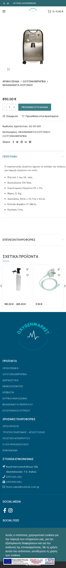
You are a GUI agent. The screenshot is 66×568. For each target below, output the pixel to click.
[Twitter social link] (17, 142)
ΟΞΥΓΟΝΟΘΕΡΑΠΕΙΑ (34, 81)
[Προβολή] (8, 69)
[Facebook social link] (4, 3)
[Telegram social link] (30, 142)
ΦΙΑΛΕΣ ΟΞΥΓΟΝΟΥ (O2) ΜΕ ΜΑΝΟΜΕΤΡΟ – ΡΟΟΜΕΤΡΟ (16, 300)
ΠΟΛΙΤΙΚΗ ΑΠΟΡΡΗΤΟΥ (16, 438)
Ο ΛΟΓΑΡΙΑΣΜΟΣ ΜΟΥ (16, 444)
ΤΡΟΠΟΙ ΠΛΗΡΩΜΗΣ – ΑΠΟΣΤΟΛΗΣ (24, 432)
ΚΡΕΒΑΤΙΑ (8, 392)
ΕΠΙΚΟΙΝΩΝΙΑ (10, 450)
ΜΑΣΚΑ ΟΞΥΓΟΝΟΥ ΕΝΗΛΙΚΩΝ (46, 299)
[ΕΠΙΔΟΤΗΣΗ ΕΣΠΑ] (28, 561)
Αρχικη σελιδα (11, 81)
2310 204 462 (14, 477)
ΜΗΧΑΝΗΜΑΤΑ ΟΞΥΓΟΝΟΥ (18, 85)
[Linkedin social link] (26, 142)
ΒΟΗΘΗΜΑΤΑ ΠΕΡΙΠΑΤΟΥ (18, 404)
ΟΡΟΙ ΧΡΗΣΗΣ (11, 426)
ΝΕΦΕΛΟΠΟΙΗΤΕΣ (13, 386)
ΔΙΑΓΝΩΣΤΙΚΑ (11, 380)
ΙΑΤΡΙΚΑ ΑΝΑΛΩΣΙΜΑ (15, 398)
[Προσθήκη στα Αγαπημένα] (27, 275)
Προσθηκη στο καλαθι (35, 107)
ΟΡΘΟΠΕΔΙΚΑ (10, 368)
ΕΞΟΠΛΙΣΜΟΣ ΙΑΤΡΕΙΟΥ (16, 410)
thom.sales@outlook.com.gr (22, 487)
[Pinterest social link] (21, 142)
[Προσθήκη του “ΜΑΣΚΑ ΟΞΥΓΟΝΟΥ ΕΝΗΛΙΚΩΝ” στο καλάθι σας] (59, 269)
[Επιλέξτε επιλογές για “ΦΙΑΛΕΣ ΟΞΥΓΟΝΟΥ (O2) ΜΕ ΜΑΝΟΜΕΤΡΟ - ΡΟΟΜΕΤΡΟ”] (27, 269)
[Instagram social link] (8, 3)
